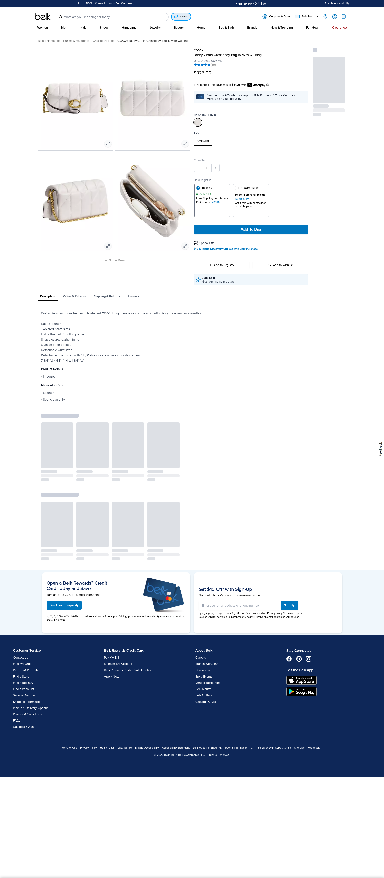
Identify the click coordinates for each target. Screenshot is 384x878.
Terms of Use (69, 747)
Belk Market (203, 689)
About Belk (203, 650)
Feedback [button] (314, 747)
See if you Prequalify (228, 99)
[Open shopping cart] (343, 16)
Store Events (203, 677)
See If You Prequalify (64, 605)
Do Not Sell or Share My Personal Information (220, 747)
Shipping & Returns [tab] (107, 296)
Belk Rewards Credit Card (124, 650)
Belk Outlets (203, 695)
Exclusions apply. (293, 613)
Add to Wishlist (283, 265)
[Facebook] (289, 659)
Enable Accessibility (337, 3)
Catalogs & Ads (23, 727)
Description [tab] (47, 296)
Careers (200, 658)
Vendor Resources (207, 683)
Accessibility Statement (176, 747)
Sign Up (289, 605)
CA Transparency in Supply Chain (271, 747)
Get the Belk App (299, 670)
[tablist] (192, 296)
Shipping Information (27, 702)
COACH (199, 50)
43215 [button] (216, 202)
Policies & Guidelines (27, 714)
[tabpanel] (192, 357)
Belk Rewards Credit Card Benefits (127, 670)
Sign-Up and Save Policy (244, 613)
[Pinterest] (299, 659)
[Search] (61, 17)
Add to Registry (224, 265)
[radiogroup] (251, 141)
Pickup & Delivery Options (30, 708)
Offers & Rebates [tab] (74, 296)
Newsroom (202, 670)
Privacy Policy (88, 747)
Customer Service (27, 650)
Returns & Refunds (25, 670)
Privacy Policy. (274, 613)
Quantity (199, 160)
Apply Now (142, 3)
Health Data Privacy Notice (116, 747)
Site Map (299, 747)
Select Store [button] (242, 199)
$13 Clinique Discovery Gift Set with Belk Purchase (226, 249)
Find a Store (21, 677)
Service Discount (24, 695)
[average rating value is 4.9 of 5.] (202, 65)
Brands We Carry (206, 664)
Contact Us (20, 658)
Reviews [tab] (133, 296)
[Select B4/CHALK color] (198, 122)
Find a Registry (23, 683)
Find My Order (22, 664)
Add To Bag (251, 229)
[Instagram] (308, 659)
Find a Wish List (23, 689)
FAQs (16, 720)
